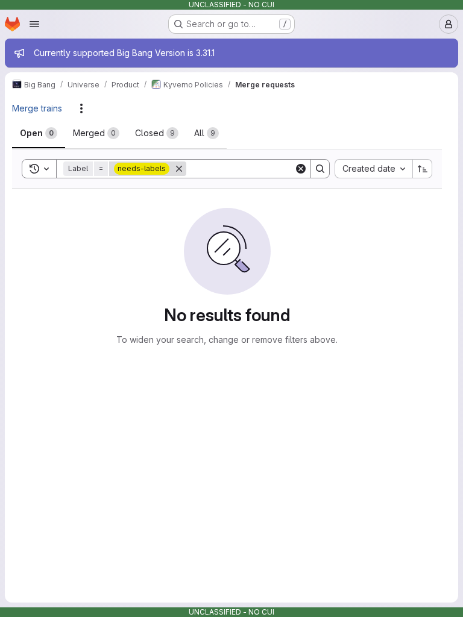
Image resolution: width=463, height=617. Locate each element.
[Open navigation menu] (34, 24)
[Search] (320, 168)
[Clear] (301, 168)
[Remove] (179, 168)
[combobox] (373, 168)
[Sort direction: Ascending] (422, 168)
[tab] (38, 133)
